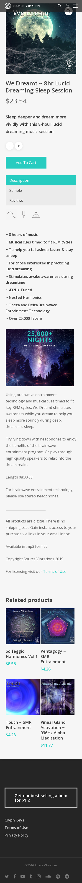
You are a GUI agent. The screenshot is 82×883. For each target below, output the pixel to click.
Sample (15, 190)
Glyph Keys (14, 820)
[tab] (41, 180)
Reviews (16, 200)
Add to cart (26, 162)
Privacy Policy (16, 835)
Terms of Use (54, 571)
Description (19, 180)
